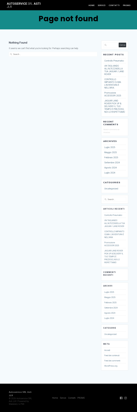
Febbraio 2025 (111, 157)
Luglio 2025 (109, 147)
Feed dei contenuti (111, 355)
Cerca (122, 45)
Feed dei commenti (112, 361)
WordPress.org (110, 366)
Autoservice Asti (24, 5)
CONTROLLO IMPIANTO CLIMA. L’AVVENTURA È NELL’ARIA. (114, 234)
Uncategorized (111, 188)
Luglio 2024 (109, 172)
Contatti (114, 5)
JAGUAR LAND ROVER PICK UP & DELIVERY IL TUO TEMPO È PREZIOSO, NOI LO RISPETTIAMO (114, 106)
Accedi (107, 350)
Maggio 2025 (110, 152)
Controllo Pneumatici (114, 60)
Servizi (102, 5)
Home (92, 5)
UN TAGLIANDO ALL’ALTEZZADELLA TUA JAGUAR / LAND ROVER (114, 223)
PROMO (127, 5)
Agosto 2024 (110, 167)
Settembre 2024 (112, 162)
